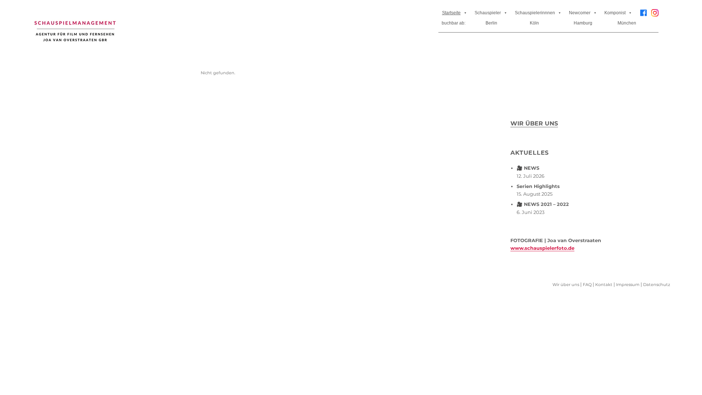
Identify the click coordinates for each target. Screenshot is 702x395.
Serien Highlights (538, 186)
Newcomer (579, 12)
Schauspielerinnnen (535, 12)
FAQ (587, 284)
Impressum (627, 284)
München (627, 23)
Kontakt (603, 284)
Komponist (615, 12)
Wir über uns (534, 123)
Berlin (491, 23)
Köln (534, 23)
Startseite (451, 12)
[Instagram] (654, 15)
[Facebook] (643, 13)
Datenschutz (656, 284)
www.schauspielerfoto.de (542, 248)
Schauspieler (488, 12)
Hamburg (583, 23)
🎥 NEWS (528, 168)
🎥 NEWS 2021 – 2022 (543, 204)
